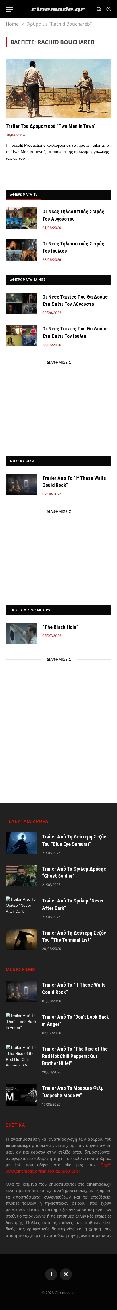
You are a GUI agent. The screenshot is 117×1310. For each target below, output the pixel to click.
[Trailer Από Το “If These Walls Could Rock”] (21, 484)
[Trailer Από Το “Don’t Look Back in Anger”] (21, 1023)
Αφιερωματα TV (23, 194)
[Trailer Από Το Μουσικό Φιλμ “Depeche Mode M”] (21, 1095)
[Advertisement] (58, 407)
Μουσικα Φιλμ (22, 461)
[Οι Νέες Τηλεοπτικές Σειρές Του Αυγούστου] (21, 218)
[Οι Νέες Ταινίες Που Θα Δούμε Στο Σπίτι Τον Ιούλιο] (21, 335)
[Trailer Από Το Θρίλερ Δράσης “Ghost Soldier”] (21, 875)
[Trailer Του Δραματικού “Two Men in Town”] (58, 88)
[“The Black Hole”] (21, 633)
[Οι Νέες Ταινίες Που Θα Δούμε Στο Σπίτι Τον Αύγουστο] (21, 303)
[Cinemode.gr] (58, 9)
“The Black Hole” (60, 627)
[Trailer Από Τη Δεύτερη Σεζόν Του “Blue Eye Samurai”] (21, 843)
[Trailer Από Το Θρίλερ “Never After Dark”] (21, 907)
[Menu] (9, 9)
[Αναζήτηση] (99, 9)
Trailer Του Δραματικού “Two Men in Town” (51, 126)
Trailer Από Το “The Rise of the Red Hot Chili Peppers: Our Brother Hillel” (75, 1056)
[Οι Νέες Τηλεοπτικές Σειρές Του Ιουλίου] (21, 250)
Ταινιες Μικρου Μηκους (30, 610)
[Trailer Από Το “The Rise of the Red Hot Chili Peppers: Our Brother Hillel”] (21, 1055)
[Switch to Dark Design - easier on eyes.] (108, 9)
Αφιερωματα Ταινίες (28, 280)
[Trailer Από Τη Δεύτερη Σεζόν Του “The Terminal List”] (21, 939)
